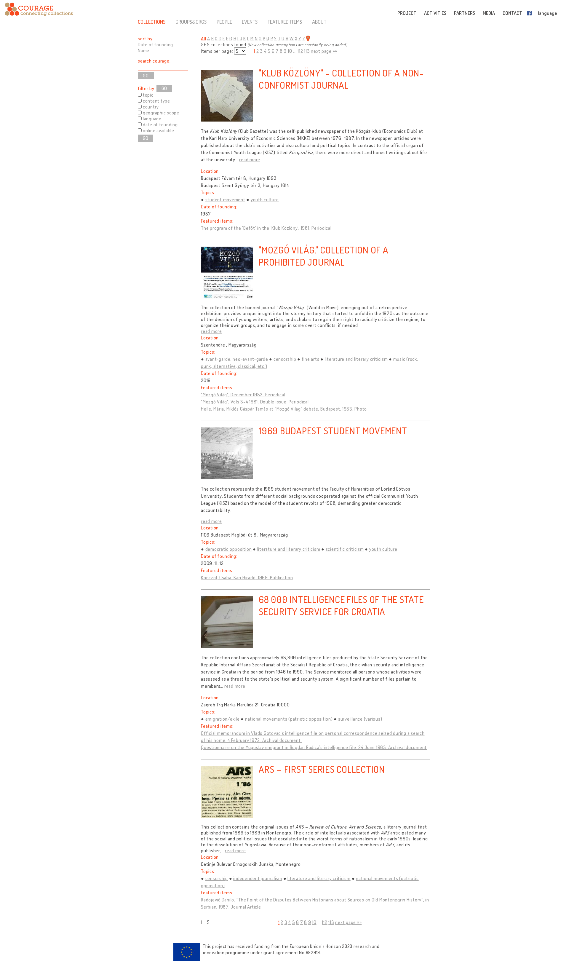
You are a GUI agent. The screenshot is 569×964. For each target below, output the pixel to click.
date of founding (160, 124)
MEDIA (489, 13)
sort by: (146, 39)
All (203, 39)
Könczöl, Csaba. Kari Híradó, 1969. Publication (247, 577)
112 (300, 51)
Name (143, 50)
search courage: (154, 61)
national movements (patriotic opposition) (289, 719)
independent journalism (257, 878)
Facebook (530, 13)
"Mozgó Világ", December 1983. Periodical (243, 395)
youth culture (265, 199)
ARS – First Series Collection (322, 769)
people (224, 21)
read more (249, 159)
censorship (285, 359)
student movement (225, 199)
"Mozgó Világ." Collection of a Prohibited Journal (324, 256)
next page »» (324, 51)
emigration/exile (222, 719)
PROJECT (406, 13)
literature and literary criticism (356, 359)
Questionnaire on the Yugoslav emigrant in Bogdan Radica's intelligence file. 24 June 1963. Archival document (314, 747)
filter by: (147, 88)
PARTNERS (464, 13)
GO (164, 88)
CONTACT (512, 13)
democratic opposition (228, 549)
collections (151, 21)
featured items (285, 21)
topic (148, 95)
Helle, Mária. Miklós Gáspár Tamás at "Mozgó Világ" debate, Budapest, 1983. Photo (284, 409)
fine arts (310, 359)
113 (307, 51)
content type (156, 101)
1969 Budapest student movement (333, 430)
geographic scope (161, 113)
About (319, 21)
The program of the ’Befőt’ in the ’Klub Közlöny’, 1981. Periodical (266, 228)
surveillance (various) (360, 719)
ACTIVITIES (435, 13)
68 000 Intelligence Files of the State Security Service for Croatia (341, 605)
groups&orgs (191, 21)
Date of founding (155, 44)
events (250, 21)
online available (158, 130)
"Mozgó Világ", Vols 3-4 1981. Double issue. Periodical (255, 402)
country (151, 107)
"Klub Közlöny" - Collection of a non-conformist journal (341, 79)
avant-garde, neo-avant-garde (236, 359)
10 (290, 51)
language (547, 13)
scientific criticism (345, 549)
